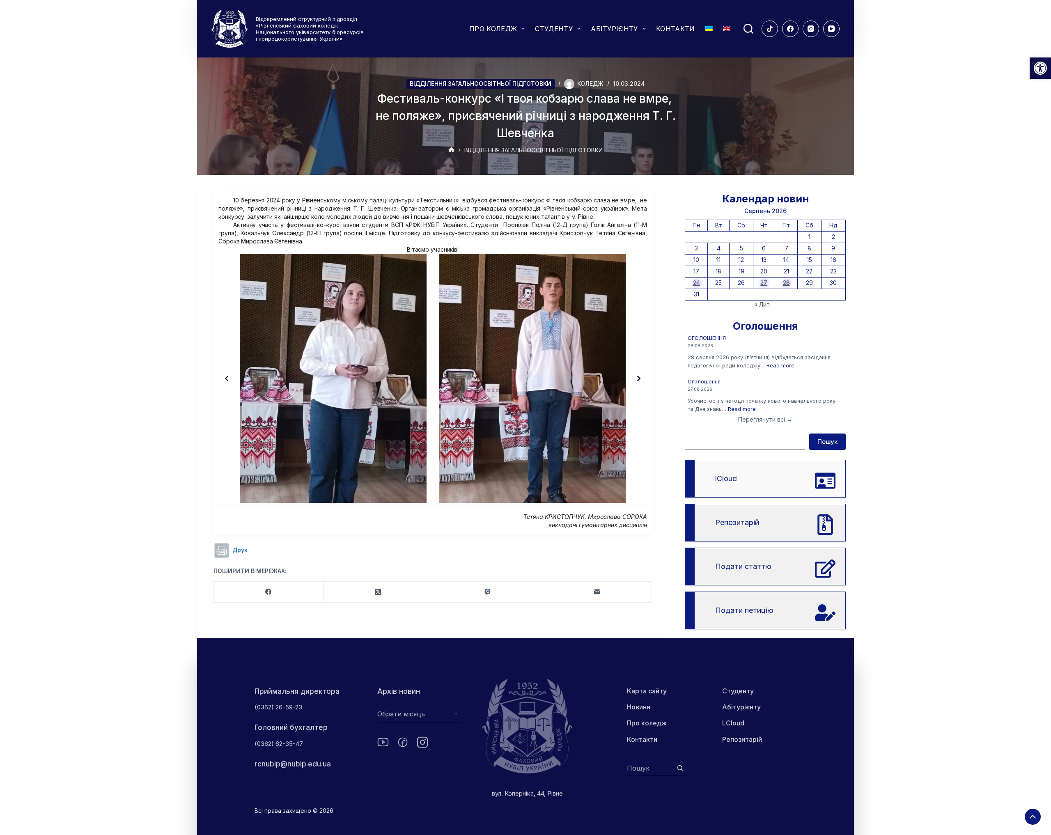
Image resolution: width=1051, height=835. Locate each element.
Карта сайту (647, 691)
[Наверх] (1033, 817)
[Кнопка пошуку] (680, 768)
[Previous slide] (226, 378)
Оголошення (704, 381)
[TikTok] (770, 29)
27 (763, 282)
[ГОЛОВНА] (451, 150)
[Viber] (488, 592)
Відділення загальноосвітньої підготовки (480, 83)
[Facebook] (790, 29)
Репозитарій (742, 739)
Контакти (642, 739)
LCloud (733, 723)
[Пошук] (748, 29)
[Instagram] (811, 29)
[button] (1040, 68)
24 (696, 282)
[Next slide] (639, 378)
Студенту (738, 691)
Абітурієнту (741, 707)
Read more (780, 365)
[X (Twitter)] (378, 592)
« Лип (762, 304)
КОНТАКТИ (675, 29)
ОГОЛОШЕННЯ (707, 338)
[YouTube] (831, 29)
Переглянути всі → (765, 419)
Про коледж (647, 723)
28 (786, 282)
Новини (638, 707)
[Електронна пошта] (597, 592)
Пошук (827, 441)
